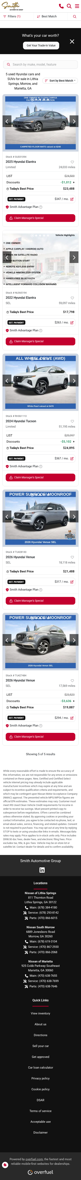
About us (40, 1024)
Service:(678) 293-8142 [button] (43, 912)
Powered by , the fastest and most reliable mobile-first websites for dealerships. (41, 1161)
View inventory (40, 1013)
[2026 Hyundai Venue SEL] (40, 518)
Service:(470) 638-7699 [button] (43, 981)
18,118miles (67, 562)
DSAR (40, 1100)
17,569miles (67, 686)
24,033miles (67, 167)
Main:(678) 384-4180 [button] (43, 907)
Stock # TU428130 (16, 551)
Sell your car (40, 1046)
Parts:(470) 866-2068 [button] (43, 952)
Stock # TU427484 (16, 675)
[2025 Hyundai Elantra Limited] (40, 123)
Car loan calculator (40, 1067)
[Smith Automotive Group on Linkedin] (40, 869)
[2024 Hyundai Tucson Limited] (40, 382)
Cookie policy (40, 1089)
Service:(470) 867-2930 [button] (43, 947)
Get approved (40, 1057)
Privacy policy (40, 1078)
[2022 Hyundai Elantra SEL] (40, 258)
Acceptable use (40, 1121)
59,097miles (67, 303)
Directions (40, 1035)
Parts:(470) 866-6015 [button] (43, 918)
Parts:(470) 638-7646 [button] (43, 986)
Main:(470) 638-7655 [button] (43, 975)
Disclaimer (40, 1132)
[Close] (72, 41)
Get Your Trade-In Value (41, 45)
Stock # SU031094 (16, 156)
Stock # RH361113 (16, 416)
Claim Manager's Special (28, 218)
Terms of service (40, 1111)
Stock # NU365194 (16, 292)
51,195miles (67, 426)
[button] (61, 6)
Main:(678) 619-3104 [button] (43, 941)
